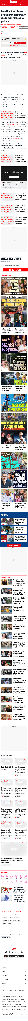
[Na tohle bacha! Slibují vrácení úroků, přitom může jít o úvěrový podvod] (6, 644)
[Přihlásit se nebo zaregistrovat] (25, 1)
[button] (9, 956)
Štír (7, 883)
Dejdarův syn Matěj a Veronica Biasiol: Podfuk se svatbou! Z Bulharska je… (18, 600)
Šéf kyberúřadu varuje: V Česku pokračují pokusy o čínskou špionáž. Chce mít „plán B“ (20, 538)
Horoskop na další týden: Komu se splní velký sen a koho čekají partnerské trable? (19, 890)
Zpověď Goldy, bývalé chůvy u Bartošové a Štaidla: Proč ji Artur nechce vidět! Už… (18, 699)
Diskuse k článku (10, 259)
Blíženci (11, 878)
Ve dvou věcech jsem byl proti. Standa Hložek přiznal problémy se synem (18, 653)
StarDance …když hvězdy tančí (17, 934)
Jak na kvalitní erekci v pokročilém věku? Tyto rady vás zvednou (19, 618)
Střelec (11, 883)
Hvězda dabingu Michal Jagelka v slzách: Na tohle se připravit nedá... (19, 672)
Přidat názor (15, 269)
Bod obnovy (10, 932)
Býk (7, 878)
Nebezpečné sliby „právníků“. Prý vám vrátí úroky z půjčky (18, 608)
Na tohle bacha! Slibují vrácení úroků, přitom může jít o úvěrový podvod (19, 644)
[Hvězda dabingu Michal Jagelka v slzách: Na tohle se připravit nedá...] (6, 672)
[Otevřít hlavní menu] (1, 1)
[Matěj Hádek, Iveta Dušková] (14, 26)
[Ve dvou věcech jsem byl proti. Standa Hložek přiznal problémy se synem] (6, 654)
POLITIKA (4, 515)
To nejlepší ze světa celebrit (11, 911)
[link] (6, 952)
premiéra (4, 932)
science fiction (5, 934)
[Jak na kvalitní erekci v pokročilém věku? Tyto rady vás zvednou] (6, 619)
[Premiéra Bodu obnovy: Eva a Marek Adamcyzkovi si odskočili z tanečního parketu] (11, 24)
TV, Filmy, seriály (6, 923)
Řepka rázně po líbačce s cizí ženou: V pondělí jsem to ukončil (19, 626)
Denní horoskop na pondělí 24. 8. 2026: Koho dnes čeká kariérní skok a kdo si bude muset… (19, 899)
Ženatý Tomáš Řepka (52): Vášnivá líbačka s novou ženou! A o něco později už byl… (19, 582)
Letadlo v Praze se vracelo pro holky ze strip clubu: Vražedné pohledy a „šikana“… (19, 690)
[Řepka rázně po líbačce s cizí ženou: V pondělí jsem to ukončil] (6, 627)
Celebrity (4, 914)
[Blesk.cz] (13, 1)
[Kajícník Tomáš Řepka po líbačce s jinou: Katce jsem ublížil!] (6, 708)
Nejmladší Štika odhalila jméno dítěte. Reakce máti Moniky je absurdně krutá (19, 716)
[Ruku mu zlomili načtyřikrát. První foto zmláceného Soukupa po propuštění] (6, 681)
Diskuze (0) (4, 33)
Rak (16, 878)
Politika (3, 524)
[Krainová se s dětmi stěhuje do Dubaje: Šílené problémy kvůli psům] (6, 663)
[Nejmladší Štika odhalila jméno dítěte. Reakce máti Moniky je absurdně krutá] (6, 717)
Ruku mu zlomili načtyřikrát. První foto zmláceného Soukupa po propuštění (19, 681)
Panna (25, 878)
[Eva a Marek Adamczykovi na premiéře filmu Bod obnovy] (4, 27)
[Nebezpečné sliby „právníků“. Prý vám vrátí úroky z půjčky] (6, 610)
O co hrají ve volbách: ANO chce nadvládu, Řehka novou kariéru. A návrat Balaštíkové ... (20, 530)
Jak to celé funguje (14, 45)
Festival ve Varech (14, 914)
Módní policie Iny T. (15, 917)
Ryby (26, 883)
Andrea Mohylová (12, 124)
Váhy (2, 883)
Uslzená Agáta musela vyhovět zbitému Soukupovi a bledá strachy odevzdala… (19, 635)
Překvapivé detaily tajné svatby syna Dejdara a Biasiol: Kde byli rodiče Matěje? (19, 591)
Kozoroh (16, 883)
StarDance (4, 917)
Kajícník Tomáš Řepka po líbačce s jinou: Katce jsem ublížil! (19, 707)
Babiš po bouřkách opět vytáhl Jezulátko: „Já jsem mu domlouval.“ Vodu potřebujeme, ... (20, 521)
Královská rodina (6, 920)
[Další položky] (26, 5)
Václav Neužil (14, 138)
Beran (2, 878)
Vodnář (21, 883)
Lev (21, 878)
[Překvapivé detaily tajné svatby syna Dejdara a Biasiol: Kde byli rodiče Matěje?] (6, 591)
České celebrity (17, 920)
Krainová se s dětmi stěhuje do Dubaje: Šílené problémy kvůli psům (19, 663)
